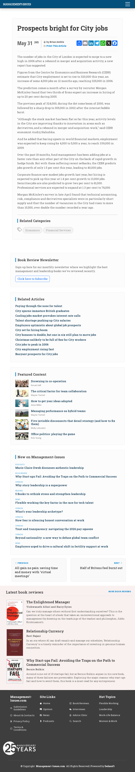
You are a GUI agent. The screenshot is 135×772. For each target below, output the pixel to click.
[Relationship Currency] (16, 642)
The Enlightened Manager (48, 602)
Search (77, 721)
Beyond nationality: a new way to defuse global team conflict (57, 537)
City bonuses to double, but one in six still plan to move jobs (55, 334)
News (46, 715)
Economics (32, 230)
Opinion (47, 709)
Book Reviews (81, 703)
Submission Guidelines (20, 708)
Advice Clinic (80, 715)
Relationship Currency (45, 631)
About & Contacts (24, 715)
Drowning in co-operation (48, 381)
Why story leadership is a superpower (41, 485)
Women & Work (108, 721)
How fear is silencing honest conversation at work (49, 520)
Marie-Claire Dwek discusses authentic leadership (49, 467)
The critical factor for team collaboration (59, 391)
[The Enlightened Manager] (16, 613)
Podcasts (48, 721)
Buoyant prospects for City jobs (36, 354)
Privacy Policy (22, 721)
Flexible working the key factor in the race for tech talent (54, 502)
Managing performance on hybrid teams (58, 411)
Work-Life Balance (109, 715)
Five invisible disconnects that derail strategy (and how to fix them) (73, 422)
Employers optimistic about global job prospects (48, 325)
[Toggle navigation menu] (127, 4)
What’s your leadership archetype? (39, 511)
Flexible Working (108, 703)
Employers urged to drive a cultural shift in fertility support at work (61, 546)
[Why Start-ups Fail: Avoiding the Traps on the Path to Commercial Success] (16, 672)
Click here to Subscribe (32, 278)
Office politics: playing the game (53, 434)
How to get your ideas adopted (51, 401)
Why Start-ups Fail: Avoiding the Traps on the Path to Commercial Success (66, 476)
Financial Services (58, 230)
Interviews (79, 709)
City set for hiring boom (31, 330)
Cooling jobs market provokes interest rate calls (48, 315)
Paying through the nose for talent (38, 306)
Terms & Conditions (20, 728)
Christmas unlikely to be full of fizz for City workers (50, 339)
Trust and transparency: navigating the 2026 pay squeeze (54, 529)
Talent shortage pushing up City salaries (43, 320)
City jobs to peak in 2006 (31, 344)
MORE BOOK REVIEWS (119, 591)
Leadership (105, 709)
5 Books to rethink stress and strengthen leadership (50, 494)
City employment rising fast (34, 349)
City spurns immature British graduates (42, 311)
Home (46, 703)
